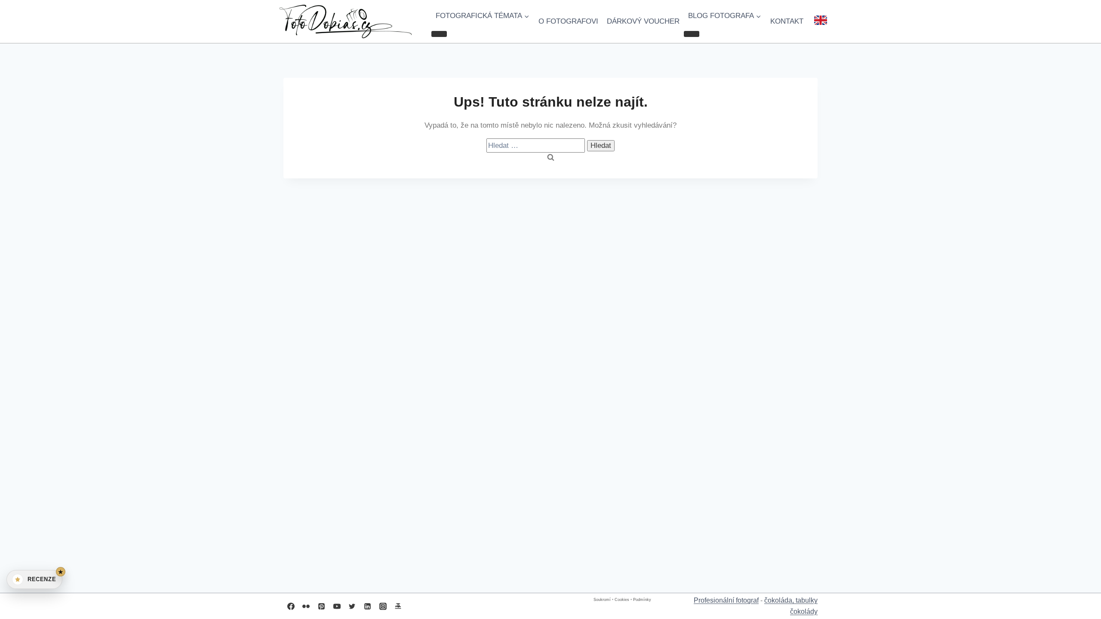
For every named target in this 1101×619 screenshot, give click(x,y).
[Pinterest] (321, 606)
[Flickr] (306, 606)
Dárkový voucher (643, 21)
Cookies (622, 600)
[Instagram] (382, 606)
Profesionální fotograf (726, 600)
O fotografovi (568, 21)
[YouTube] (336, 606)
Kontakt (786, 21)
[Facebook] (290, 606)
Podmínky (642, 600)
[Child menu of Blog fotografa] (691, 34)
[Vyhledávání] (536, 145)
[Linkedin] (367, 606)
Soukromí (602, 600)
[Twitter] (352, 606)
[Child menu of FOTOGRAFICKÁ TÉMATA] (439, 34)
